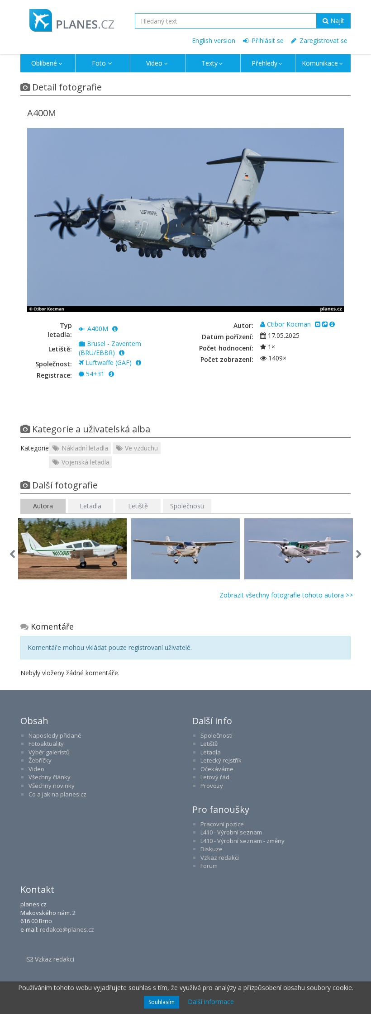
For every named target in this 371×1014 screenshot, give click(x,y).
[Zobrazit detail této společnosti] (138, 362)
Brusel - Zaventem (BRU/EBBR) (110, 348)
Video (154, 63)
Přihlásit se (267, 40)
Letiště (138, 506)
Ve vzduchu (140, 448)
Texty (209, 63)
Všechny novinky (52, 786)
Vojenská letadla (84, 462)
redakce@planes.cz (67, 929)
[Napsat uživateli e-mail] (317, 324)
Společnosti (187, 506)
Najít (336, 20)
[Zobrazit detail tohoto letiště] (121, 352)
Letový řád (214, 777)
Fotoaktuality (46, 743)
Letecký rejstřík (221, 760)
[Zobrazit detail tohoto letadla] (115, 328)
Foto (99, 63)
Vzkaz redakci (219, 857)
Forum (209, 866)
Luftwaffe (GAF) (108, 362)
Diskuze (211, 849)
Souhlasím (161, 1002)
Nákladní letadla (84, 448)
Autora (43, 506)
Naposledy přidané (55, 735)
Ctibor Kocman (289, 324)
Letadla (90, 506)
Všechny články (50, 777)
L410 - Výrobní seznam (231, 832)
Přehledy (264, 63)
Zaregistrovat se (322, 40)
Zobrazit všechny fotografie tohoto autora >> (286, 595)
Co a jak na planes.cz (57, 794)
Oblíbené (44, 63)
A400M (98, 328)
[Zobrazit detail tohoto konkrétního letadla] (111, 374)
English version (213, 40)
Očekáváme (216, 769)
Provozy (211, 786)
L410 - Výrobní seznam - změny (242, 841)
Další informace (211, 1001)
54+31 (95, 374)
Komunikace (320, 63)
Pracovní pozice (222, 824)
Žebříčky (40, 760)
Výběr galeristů (49, 752)
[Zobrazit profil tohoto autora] (332, 324)
